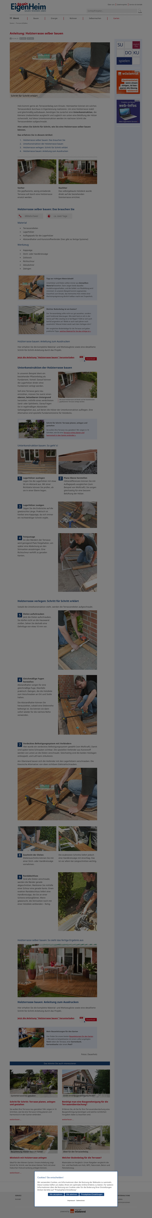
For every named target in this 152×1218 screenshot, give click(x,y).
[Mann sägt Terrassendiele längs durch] (37, 850)
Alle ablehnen (71, 1194)
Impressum (71, 1200)
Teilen (23, 38)
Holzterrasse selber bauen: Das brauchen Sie (44, 140)
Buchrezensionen (123, 1202)
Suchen (139, 10)
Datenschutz (80, 1200)
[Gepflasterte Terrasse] (37, 183)
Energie (54, 18)
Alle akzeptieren (56, 1194)
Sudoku (120, 1199)
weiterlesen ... (15, 1119)
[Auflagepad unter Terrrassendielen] (78, 473)
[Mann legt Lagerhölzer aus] (37, 473)
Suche (140, 12)
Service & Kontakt (135, 4)
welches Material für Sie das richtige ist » (75, 331)
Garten (116, 18)
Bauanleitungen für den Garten (81, 1036)
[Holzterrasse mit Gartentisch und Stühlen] (78, 183)
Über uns (111, 4)
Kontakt (18, 1199)
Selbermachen (95, 18)
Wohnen (73, 18)
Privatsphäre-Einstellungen (91, 1194)
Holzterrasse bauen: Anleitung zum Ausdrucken (45, 151)
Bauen (36, 18)
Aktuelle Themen (20, 18)
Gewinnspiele (122, 4)
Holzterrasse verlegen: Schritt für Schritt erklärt (45, 147)
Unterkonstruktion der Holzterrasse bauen (43, 143)
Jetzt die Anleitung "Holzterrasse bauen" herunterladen (46, 357)
